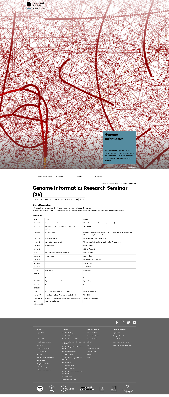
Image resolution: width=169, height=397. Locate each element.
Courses (39, 336)
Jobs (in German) (42, 351)
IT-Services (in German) (43, 348)
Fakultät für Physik (67, 355)
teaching (115, 183)
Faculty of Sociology (68, 366)
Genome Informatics (114, 136)
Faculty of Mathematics (69, 351)
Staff (88, 345)
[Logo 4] (87, 389)
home (109, 183)
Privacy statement (118, 336)
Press (88, 358)
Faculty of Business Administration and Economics (72, 372)
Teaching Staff (91, 351)
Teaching (41, 304)
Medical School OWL (68, 376)
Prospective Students (93, 336)
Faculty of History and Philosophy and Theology (73, 343)
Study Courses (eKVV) (43, 364)
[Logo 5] (102, 389)
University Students (93, 339)
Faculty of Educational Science (71, 339)
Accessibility (116, 339)
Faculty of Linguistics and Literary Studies (72, 347)
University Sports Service (44, 370)
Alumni (89, 342)
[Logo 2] (51, 389)
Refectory (39, 354)
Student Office (41, 361)
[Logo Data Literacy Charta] (128, 389)
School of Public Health (69, 380)
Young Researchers (93, 348)
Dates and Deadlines (43, 339)
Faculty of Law (66, 362)
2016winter (123, 183)
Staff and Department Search (45, 358)
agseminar (132, 183)
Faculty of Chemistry (68, 336)
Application (40, 333)
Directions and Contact (44, 342)
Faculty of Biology (67, 333)
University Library (42, 367)
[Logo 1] (40, 389)
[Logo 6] (114, 389)
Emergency (40, 345)
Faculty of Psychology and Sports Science (72, 358)
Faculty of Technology (68, 369)
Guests (89, 354)
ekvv (82, 199)
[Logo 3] (67, 389)
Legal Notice (116, 333)
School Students (92, 333)
